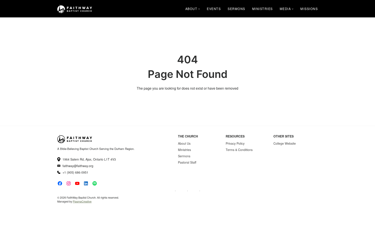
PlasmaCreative (82, 201)
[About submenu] (199, 9)
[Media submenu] (292, 9)
